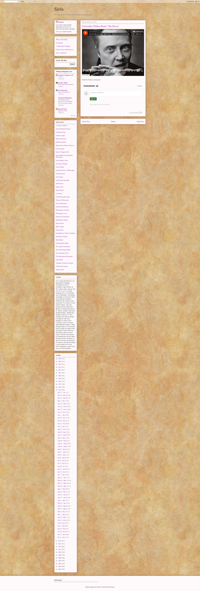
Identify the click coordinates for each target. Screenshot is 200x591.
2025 (60, 361)
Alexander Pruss (61, 132)
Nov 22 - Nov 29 (63, 406)
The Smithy (59, 260)
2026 (60, 359)
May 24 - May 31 (63, 480)
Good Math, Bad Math (62, 180)
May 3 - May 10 (63, 489)
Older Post (140, 121)
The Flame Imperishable (63, 250)
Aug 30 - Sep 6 (62, 441)
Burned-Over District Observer (65, 145)
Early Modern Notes (62, 160)
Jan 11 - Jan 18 (62, 534)
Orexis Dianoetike (61, 203)
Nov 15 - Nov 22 (63, 409)
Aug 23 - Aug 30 (63, 443)
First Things (59, 177)
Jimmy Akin (59, 187)
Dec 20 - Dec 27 (63, 395)
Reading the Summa (62, 220)
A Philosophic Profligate (63, 46)
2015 (60, 390)
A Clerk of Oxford (61, 125)
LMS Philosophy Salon (63, 197)
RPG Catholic (60, 227)
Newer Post (86, 121)
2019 (60, 378)
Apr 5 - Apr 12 (62, 500)
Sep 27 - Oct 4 (62, 429)
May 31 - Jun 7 (62, 478)
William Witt (60, 270)
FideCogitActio (60, 174)
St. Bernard (59, 43)
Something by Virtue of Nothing (65, 233)
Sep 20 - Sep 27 (63, 432)
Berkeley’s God (62, 111)
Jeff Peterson (59, 183)
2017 (60, 384)
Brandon (61, 22)
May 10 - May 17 (63, 486)
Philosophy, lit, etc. (61, 213)
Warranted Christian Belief (65, 84)
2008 (60, 558)
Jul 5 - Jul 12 (62, 463)
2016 (60, 387)
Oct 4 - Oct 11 (62, 426)
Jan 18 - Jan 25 (62, 531)
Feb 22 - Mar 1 (62, 517)
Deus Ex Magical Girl (62, 152)
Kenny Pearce (60, 190)
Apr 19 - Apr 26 (63, 495)
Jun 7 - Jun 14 (62, 475)
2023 (60, 367)
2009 (60, 555)
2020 (60, 376)
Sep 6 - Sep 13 (62, 438)
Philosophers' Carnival (62, 210)
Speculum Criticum (61, 236)
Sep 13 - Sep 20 (63, 435)
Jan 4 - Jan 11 (62, 537)
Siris (59, 8)
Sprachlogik (59, 240)
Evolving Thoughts (61, 164)
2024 (60, 364)
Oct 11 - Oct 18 (62, 424)
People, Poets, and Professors (64, 49)
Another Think (63, 83)
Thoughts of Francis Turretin (64, 263)
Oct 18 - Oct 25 (62, 421)
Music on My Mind (61, 39)
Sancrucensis (59, 230)
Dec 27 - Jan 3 (62, 392)
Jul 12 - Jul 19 (62, 460)
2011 (60, 549)
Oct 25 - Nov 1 (62, 418)
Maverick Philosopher (65, 98)
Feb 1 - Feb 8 (62, 526)
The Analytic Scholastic (63, 246)
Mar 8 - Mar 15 (62, 512)
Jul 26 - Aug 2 (62, 455)
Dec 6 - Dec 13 (62, 401)
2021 (60, 373)
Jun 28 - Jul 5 (62, 466)
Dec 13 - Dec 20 (63, 398)
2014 (60, 541)
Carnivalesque (60, 149)
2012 (60, 546)
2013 (60, 544)
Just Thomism (62, 90)
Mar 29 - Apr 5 (62, 503)
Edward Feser (62, 109)
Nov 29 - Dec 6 (62, 404)
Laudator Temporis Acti (65, 75)
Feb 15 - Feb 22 (63, 520)
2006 (60, 564)
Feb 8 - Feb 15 (62, 523)
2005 (60, 566)
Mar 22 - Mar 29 (63, 506)
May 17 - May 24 (63, 483)
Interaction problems (64, 92)
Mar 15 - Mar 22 (63, 509)
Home (113, 121)
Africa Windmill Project (63, 129)
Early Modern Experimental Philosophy (64, 156)
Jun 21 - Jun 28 (62, 469)
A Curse (60, 77)
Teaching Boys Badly (62, 243)
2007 (60, 561)
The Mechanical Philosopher (64, 256)
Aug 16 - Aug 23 (63, 446)
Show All (73, 115)
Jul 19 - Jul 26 (62, 458)
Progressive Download (62, 217)
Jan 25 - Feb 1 (62, 529)
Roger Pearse (60, 223)
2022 (60, 370)
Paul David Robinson (62, 207)
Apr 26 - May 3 (62, 492)
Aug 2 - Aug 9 (62, 452)
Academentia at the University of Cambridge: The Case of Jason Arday (65, 101)
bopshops (99, 587)
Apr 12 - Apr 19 (63, 497)
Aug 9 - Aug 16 (63, 449)
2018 (60, 381)
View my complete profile (63, 31)
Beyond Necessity (61, 139)
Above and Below (61, 53)
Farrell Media (60, 167)
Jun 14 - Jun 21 (62, 472)
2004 (60, 569)
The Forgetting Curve (62, 253)
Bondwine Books (61, 142)
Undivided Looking (62, 266)
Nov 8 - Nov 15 (63, 412)
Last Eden (59, 193)
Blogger (112, 587)
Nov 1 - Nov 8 (62, 415)
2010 (60, 552)
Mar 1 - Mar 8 (62, 515)
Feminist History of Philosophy (65, 170)
